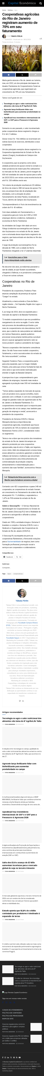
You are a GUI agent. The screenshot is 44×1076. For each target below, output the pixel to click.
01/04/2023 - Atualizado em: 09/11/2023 (18, 39)
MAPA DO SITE (7, 1019)
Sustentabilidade (14, 542)
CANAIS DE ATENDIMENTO (12, 1010)
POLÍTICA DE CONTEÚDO (12, 1013)
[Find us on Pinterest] (14, 1057)
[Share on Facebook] (8, 75)
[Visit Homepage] (22, 3)
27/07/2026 (20, 820)
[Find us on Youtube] (20, 1057)
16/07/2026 (20, 871)
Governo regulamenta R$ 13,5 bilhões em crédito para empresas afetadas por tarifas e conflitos (15, 1038)
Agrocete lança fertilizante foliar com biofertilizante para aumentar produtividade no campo (22, 111)
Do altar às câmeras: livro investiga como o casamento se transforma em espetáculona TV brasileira (28, 980)
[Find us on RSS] (14, 1002)
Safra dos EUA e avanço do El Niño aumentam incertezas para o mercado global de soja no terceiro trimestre (19, 865)
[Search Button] (40, 3)
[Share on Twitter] (22, 75)
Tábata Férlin (16, 36)
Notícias (10, 10)
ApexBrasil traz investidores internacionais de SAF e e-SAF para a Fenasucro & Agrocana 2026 (22, 120)
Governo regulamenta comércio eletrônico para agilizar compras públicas (13, 1026)
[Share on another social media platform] (35, 75)
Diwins (34, 1066)
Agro (15, 10)
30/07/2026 (20, 772)
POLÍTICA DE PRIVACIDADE (12, 1016)
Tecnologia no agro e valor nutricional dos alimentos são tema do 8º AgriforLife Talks (28, 969)
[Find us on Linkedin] (10, 1002)
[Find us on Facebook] (2, 1002)
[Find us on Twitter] (11, 1057)
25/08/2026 (20, 724)
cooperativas (18, 574)
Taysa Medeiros (10, 724)
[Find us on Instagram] (6, 1002)
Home (4, 10)
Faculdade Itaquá (12, 638)
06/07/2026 (20, 919)
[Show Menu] (3, 3)
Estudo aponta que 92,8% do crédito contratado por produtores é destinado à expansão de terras (21, 913)
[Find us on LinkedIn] (8, 1057)
